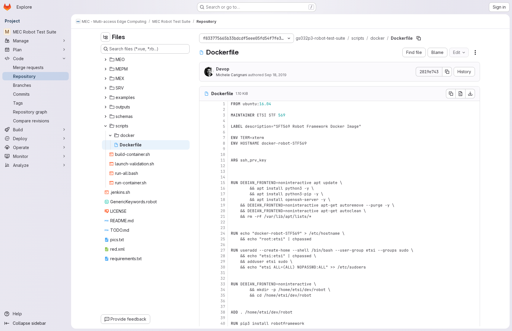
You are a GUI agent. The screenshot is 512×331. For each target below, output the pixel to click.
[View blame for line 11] (204, 160)
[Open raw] (460, 93)
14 (222, 177)
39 (222, 317)
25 (222, 239)
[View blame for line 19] (204, 205)
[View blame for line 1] (204, 104)
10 (222, 154)
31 (222, 272)
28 (222, 255)
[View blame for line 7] (204, 137)
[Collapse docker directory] (110, 135)
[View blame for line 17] (204, 194)
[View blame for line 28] (204, 256)
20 (222, 210)
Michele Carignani (231, 75)
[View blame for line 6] (204, 132)
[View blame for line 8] (204, 143)
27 (222, 250)
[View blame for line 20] (204, 211)
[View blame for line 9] (204, 149)
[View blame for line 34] (204, 289)
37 (222, 306)
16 (222, 188)
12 (222, 165)
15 (222, 182)
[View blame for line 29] (204, 261)
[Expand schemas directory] (105, 116)
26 (222, 244)
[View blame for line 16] (204, 188)
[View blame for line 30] (204, 267)
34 (222, 289)
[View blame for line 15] (204, 183)
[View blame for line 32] (204, 278)
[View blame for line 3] (204, 115)
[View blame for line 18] (204, 199)
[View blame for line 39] (204, 318)
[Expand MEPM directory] (105, 69)
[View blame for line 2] (204, 109)
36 (222, 300)
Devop (222, 68)
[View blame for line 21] (204, 216)
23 (222, 227)
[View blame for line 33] (204, 284)
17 (222, 193)
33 (222, 284)
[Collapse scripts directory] (105, 125)
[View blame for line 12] (204, 166)
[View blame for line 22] (204, 222)
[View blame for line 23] (204, 228)
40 (222, 323)
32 (222, 278)
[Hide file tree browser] (105, 37)
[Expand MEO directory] (105, 59)
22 (222, 222)
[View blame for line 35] (204, 295)
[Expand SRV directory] (105, 88)
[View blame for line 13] (204, 171)
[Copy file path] (418, 38)
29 (222, 261)
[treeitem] (146, 59)
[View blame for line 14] (204, 177)
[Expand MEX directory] (105, 78)
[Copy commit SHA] (447, 71)
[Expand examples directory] (105, 97)
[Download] (470, 93)
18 (222, 199)
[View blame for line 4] (204, 121)
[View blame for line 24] (204, 233)
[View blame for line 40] (204, 323)
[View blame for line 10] (204, 154)
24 (222, 233)
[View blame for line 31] (204, 273)
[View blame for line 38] (204, 312)
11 (222, 160)
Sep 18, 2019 (276, 75)
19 (222, 205)
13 (222, 171)
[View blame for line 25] (204, 239)
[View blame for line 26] (204, 244)
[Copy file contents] (450, 93)
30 (222, 267)
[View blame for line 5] (204, 126)
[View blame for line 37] (204, 306)
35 (222, 295)
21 (222, 216)
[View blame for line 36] (204, 301)
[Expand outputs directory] (105, 107)
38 (222, 312)
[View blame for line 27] (204, 250)
